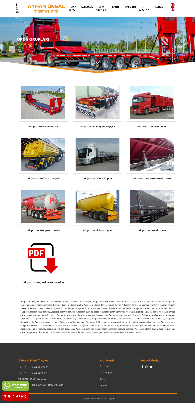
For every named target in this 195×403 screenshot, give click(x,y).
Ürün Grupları (106, 372)
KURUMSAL (87, 6)
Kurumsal (104, 366)
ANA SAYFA (72, 8)
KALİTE (115, 6)
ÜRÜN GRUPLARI (101, 8)
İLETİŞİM (159, 6)
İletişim (103, 385)
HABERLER (130, 6)
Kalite (102, 379)
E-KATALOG (144, 8)
